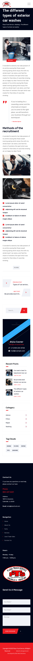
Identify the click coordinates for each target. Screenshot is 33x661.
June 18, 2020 (17, 375)
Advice (8, 415)
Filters (16, 267)
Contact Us (8, 540)
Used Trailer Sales (9, 536)
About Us (7, 525)
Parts (6, 529)
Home (6, 521)
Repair (8, 423)
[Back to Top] (29, 658)
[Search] (23, 310)
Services (6, 533)
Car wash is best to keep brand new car (20, 372)
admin (6, 6)
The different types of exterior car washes (20, 391)
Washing (13, 6)
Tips (8, 450)
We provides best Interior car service (20, 381)
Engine (9, 446)
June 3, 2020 (17, 384)
